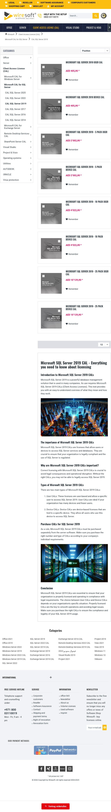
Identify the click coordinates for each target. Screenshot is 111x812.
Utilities (7, 163)
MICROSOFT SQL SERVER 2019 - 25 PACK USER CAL (87, 273)
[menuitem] (15, 6)
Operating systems (12, 158)
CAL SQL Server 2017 (15, 109)
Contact (36, 709)
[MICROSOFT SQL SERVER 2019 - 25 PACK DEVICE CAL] (51, 318)
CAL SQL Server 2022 (15, 98)
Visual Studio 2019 (67, 655)
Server (6, 63)
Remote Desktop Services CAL (16, 134)
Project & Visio (10, 152)
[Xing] (48, 769)
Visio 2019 (99, 647)
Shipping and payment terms (40, 715)
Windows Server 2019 (12, 651)
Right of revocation (41, 720)
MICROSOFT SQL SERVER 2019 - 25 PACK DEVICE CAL (84, 308)
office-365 (65, 696)
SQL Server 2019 (37, 639)
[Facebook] (41, 769)
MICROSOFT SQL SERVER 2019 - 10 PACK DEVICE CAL (84, 238)
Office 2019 (7, 643)
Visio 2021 (99, 643)
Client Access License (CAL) (14, 69)
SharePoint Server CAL (15, 141)
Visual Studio (9, 147)
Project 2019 (100, 639)
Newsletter (65, 699)
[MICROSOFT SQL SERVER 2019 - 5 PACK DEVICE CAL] (51, 178)
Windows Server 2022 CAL (14, 655)
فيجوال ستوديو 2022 (67, 651)
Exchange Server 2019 (40, 651)
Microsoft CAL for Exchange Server (13, 126)
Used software (67, 709)
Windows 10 (100, 655)
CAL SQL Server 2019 (15, 103)
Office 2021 (7, 639)
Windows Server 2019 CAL (14, 659)
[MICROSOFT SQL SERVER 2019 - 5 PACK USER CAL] (51, 144)
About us (65, 703)
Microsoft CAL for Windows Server (13, 77)
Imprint (64, 713)
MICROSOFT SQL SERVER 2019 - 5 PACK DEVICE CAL (84, 168)
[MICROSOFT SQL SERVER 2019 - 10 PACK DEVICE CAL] (51, 248)
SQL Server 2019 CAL (39, 647)
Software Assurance (42, 706)
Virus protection (11, 180)
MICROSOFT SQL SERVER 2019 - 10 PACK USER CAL (87, 203)
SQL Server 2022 (9, 663)
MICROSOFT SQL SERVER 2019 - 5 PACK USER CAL (86, 133)
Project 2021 (64, 659)
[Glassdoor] (55, 769)
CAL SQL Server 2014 (15, 120)
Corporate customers (38, 697)
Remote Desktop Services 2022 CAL (74, 643)
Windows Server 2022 (12, 647)
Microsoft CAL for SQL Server (15, 86)
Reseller (36, 703)
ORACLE (7, 174)
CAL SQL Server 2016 (15, 114)
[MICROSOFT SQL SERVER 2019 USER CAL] (51, 74)
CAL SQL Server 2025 (15, 92)
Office (6, 57)
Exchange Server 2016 (40, 655)
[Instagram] (70, 769)
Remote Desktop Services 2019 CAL (74, 647)
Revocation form (40, 723)
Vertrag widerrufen (57, 806)
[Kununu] (62, 769)
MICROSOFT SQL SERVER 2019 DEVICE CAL (85, 97)
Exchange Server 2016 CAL (71, 639)
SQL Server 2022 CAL (39, 643)
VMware (98, 659)
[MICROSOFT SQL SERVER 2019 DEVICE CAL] (51, 109)
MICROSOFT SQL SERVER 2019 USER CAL (84, 62)
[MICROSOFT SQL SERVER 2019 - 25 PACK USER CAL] (51, 283)
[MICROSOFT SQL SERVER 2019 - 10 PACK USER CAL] (51, 213)
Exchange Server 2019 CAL (42, 659)
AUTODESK (8, 169)
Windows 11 (100, 651)
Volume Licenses (68, 706)
